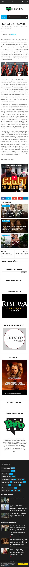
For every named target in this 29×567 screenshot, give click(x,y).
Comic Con (15, 485)
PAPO (16, 490)
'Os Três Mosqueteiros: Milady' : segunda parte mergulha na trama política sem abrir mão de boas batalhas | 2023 (14, 228)
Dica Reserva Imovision (8, 487)
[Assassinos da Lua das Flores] (14, 394)
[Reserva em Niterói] (14, 317)
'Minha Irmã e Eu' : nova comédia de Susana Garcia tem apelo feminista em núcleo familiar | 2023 (13, 243)
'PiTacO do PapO (6, 490)
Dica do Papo (5, 474)
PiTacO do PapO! (8, 28)
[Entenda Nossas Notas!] (14, 437)
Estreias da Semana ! (7, 479)
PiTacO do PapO (6, 206)
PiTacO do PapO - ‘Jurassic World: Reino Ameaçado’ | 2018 (18, 515)
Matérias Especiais (6, 476)
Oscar (19, 479)
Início (4, 17)
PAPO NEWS (5, 485)
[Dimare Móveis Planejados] (14, 349)
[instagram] (23, 2)
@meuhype (13, 34)
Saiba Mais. (7, 565)
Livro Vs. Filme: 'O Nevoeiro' (17, 498)
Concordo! (23, 563)
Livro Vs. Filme (5, 482)
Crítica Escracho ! (18, 482)
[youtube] (27, 2)
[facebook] (25, 2)
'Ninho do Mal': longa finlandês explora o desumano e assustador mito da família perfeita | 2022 (18, 507)
